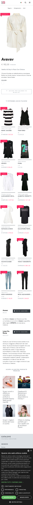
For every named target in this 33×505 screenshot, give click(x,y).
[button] (16, 482)
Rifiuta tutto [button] (24, 497)
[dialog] (16, 476)
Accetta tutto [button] (8, 497)
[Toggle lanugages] (21, 2)
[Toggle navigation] (30, 2)
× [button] (31, 450)
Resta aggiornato (22, 311)
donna (3, 447)
